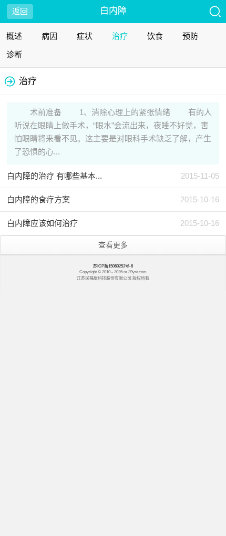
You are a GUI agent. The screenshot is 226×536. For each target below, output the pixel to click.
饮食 (155, 36)
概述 (14, 36)
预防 (190, 36)
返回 (20, 11)
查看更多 (113, 245)
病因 (49, 36)
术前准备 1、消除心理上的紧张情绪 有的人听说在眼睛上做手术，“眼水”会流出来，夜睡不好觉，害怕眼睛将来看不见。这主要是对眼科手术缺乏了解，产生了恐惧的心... (113, 132)
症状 (85, 36)
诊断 (14, 54)
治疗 (120, 36)
